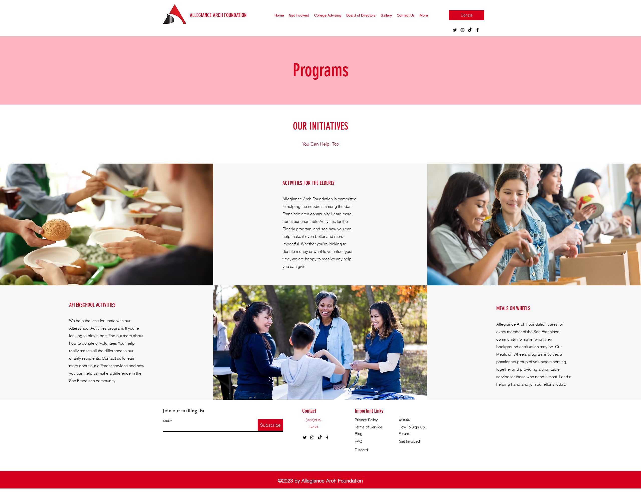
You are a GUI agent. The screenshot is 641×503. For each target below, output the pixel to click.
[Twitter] (454, 30)
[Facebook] (477, 30)
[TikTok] (469, 30)
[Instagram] (462, 30)
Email (166, 420)
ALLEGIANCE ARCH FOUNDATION (218, 15)
